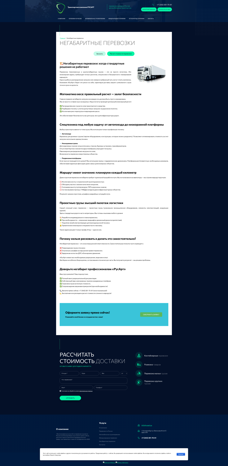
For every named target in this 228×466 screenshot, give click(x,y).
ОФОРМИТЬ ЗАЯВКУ (151, 315)
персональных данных (86, 391)
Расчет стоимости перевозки (121, 54)
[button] (149, 9)
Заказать (99, 54)
